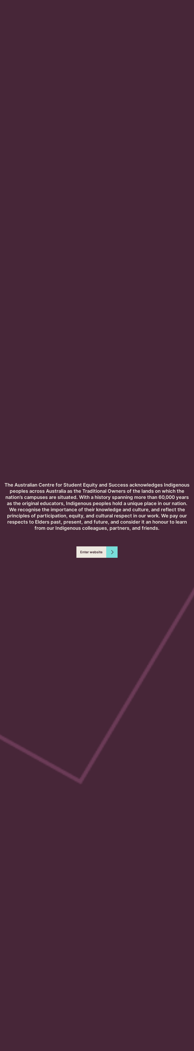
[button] (97, 552)
